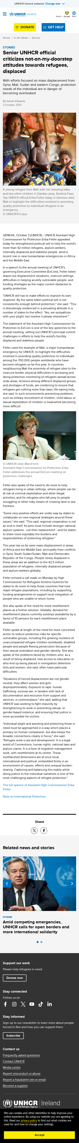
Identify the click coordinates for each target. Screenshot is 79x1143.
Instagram (14, 1004)
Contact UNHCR (14, 1061)
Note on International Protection (24, 796)
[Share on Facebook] (43, 830)
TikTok (40, 1004)
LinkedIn (49, 1004)
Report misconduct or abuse (21, 1074)
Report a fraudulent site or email (24, 1080)
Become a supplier (15, 1086)
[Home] (22, 14)
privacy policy (29, 1120)
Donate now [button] (14, 978)
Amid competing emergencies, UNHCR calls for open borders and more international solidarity (36, 927)
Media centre (12, 1067)
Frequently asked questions (21, 1055)
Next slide (72, 884)
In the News (21, 38)
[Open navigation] (5, 14)
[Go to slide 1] (38, 943)
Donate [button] (67, 16)
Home (6, 38)
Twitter (23, 1004)
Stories (36, 38)
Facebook (5, 1004)
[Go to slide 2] (42, 943)
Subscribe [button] (13, 1035)
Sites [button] (74, 16)
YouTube (31, 1004)
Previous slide (7, 884)
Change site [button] (52, 4)
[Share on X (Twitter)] (34, 830)
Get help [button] (55, 27)
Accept (39, 1135)
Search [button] (59, 16)
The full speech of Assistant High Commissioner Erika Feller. (38, 787)
